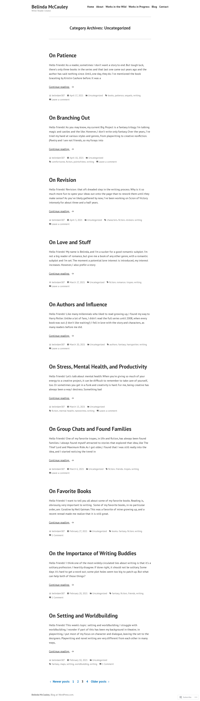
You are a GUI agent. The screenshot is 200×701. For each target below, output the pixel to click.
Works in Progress (139, 7)
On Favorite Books (70, 491)
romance (121, 282)
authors (113, 344)
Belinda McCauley (50, 7)
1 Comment (57, 535)
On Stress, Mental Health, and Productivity (98, 366)
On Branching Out (69, 117)
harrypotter (133, 344)
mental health (66, 410)
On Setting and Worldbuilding (83, 615)
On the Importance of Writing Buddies (92, 553)
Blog (154, 7)
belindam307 (58, 95)
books (111, 95)
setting (70, 664)
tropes (130, 282)
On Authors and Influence (78, 304)
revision (130, 219)
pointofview (79, 161)
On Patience (62, 55)
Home (90, 7)
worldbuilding (82, 664)
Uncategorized (95, 95)
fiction (121, 219)
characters (112, 219)
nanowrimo (80, 410)
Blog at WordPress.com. (62, 694)
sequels (128, 95)
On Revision (62, 179)
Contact (163, 7)
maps (63, 664)
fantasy (122, 344)
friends (119, 469)
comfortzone (58, 161)
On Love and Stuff (70, 242)
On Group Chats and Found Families (90, 428)
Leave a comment (61, 99)
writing (137, 95)
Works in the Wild (116, 7)
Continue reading (59, 87)
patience (119, 95)
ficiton (69, 161)
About (99, 7)
